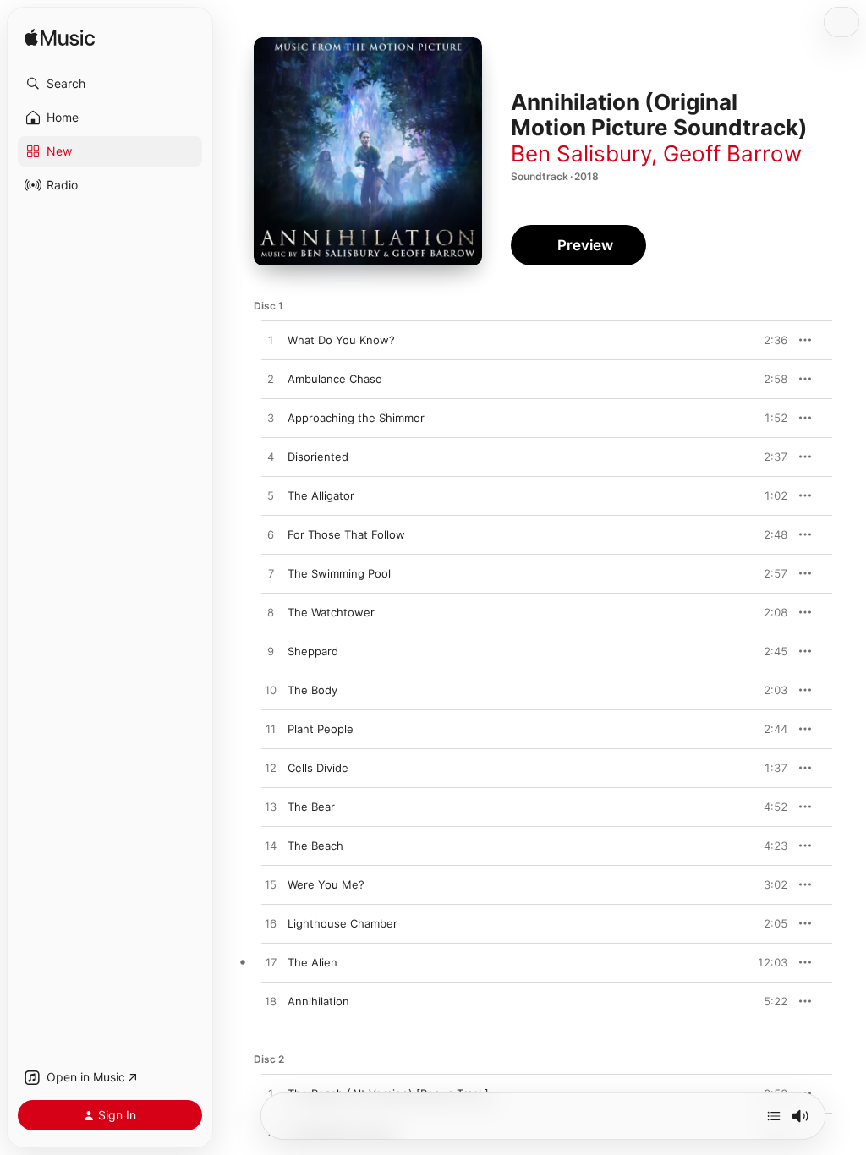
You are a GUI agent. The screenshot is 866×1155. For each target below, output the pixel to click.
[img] (60, 38)
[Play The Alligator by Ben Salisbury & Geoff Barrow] (271, 496)
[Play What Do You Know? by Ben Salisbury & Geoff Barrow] (271, 340)
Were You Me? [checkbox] (326, 884)
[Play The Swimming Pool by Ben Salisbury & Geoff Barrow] (271, 574)
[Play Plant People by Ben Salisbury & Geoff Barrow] (271, 729)
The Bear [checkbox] (311, 806)
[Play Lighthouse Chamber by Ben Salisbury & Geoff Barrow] (271, 924)
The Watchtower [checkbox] (331, 612)
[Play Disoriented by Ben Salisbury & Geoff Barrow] (271, 457)
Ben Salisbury (581, 153)
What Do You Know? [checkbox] (341, 340)
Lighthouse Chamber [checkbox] (342, 923)
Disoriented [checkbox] (318, 456)
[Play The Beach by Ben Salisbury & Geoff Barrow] (271, 846)
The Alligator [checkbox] (321, 495)
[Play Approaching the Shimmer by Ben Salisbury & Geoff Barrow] (271, 418)
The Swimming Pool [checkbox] (339, 573)
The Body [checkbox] (312, 690)
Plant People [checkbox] (321, 729)
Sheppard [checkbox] (313, 651)
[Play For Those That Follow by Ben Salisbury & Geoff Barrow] (271, 535)
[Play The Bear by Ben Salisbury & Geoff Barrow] (271, 807)
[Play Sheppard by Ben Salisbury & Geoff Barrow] (271, 652)
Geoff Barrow (732, 153)
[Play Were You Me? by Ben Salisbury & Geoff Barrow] (271, 885)
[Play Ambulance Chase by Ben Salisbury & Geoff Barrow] (271, 379)
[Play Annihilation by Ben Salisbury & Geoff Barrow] (271, 1002)
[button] (110, 83)
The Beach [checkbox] (315, 845)
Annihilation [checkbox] (318, 1001)
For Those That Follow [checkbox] (346, 534)
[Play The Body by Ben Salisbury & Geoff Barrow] (271, 690)
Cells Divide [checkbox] (318, 768)
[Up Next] (774, 1116)
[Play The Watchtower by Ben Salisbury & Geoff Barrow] (271, 613)
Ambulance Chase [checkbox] (335, 379)
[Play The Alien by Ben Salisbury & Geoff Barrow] (271, 963)
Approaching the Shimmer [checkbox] (356, 417)
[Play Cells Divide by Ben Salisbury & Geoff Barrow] (271, 768)
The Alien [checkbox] (312, 962)
